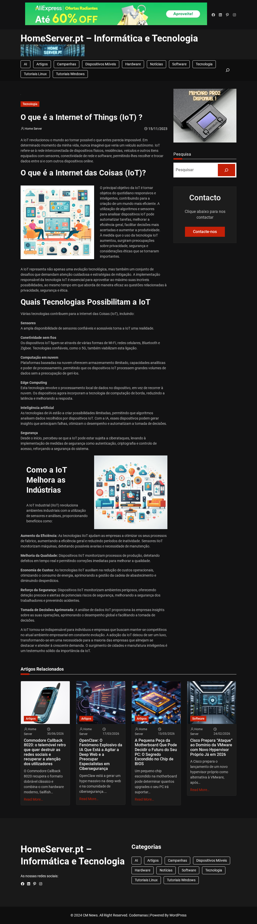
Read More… (33, 799)
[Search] (226, 170)
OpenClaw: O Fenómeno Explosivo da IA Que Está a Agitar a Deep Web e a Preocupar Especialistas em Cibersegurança (100, 754)
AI (25, 64)
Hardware (133, 64)
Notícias (156, 64)
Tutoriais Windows (70, 74)
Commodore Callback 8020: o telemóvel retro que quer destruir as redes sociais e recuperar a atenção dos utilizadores (45, 752)
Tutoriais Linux (35, 74)
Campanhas (66, 64)
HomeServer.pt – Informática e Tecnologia (109, 38)
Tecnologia (204, 64)
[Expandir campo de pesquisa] (228, 70)
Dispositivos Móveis (100, 64)
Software (179, 64)
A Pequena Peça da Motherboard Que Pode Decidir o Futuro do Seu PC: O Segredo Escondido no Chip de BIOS (156, 752)
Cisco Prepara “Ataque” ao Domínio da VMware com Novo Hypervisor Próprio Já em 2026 (211, 747)
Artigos (42, 64)
